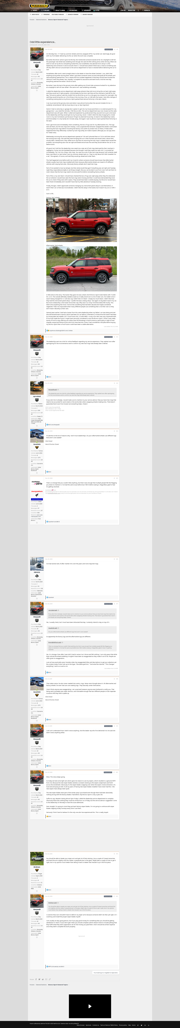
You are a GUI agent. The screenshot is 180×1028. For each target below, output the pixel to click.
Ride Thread (48, 441)
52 (38, 586)
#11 (117, 854)
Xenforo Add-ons (70, 1023)
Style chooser (80, 1025)
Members (87, 10)
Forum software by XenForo (45, 1023)
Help (129, 1025)
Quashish (36, 444)
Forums (46, 10)
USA (38, 512)
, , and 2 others (61, 330)
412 (39, 76)
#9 (117, 726)
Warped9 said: (52, 390)
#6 (117, 559)
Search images (87, 14)
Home (133, 1025)
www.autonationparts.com (37, 515)
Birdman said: (52, 903)
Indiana (39, 885)
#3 (117, 383)
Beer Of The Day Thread (52, 444)
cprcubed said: (52, 610)
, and (56, 966)
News (35, 10)
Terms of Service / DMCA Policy (109, 1025)
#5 (117, 478)
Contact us (96, 1025)
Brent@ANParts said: (54, 642)
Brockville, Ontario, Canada (37, 83)
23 (37, 74)
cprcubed (37, 396)
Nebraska (40, 591)
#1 (117, 49)
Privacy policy (123, 1025)
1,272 (39, 457)
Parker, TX (39, 416)
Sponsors (88, 1025)
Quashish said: (52, 628)
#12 (117, 896)
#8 (117, 679)
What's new (60, 10)
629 (39, 410)
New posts (35, 14)
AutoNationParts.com (54, 493)
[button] (72, 10)
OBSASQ (37, 572)
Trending (46, 14)
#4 (117, 431)
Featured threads (58, 14)
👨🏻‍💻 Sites (96, 10)
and (53, 424)
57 (38, 508)
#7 (117, 604)
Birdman (37, 867)
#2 (117, 337)
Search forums (73, 14)
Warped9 (34, 45)
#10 (117, 772)
